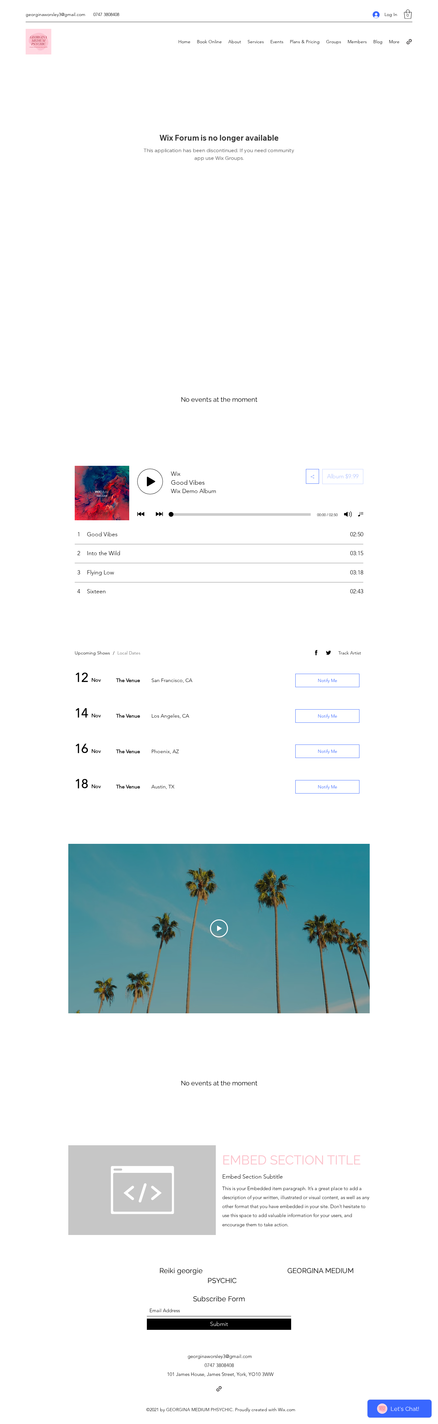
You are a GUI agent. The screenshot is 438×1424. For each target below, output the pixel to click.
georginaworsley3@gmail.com (55, 14)
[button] (408, 14)
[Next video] (356, 928)
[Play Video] (219, 928)
